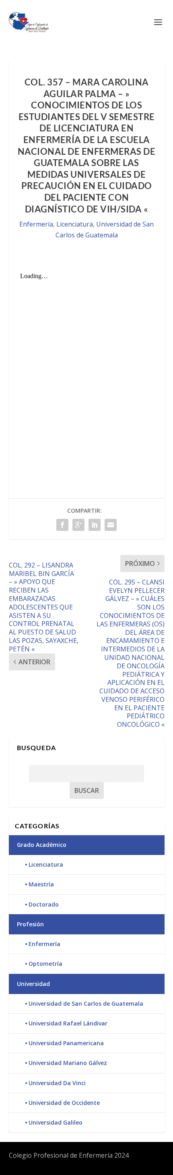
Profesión (30, 924)
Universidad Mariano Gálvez (68, 1063)
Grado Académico (41, 844)
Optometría (45, 963)
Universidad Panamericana (66, 1043)
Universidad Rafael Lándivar (68, 1023)
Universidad (33, 984)
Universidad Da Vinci (57, 1083)
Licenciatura (74, 224)
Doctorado (44, 904)
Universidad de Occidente (64, 1102)
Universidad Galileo (55, 1122)
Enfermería (36, 224)
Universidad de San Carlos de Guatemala (86, 1003)
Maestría (41, 884)
